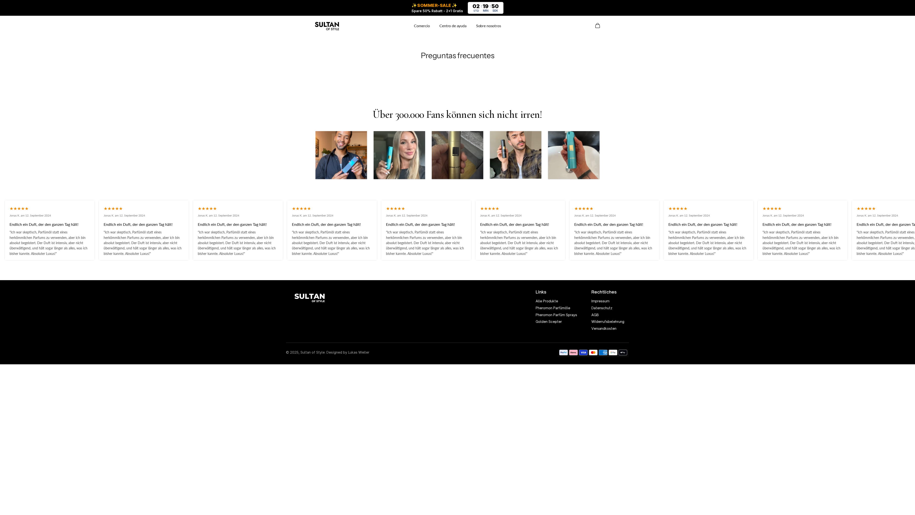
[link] (556, 301)
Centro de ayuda (453, 25)
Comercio (422, 25)
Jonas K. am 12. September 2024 (30, 215)
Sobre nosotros (488, 25)
